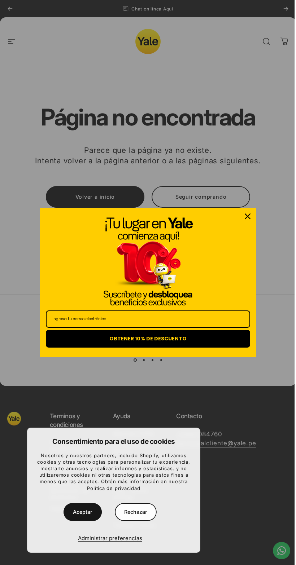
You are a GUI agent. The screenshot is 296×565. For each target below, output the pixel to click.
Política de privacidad (113, 488)
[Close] (247, 216)
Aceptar (82, 512)
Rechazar (135, 512)
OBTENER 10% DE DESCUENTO (148, 338)
